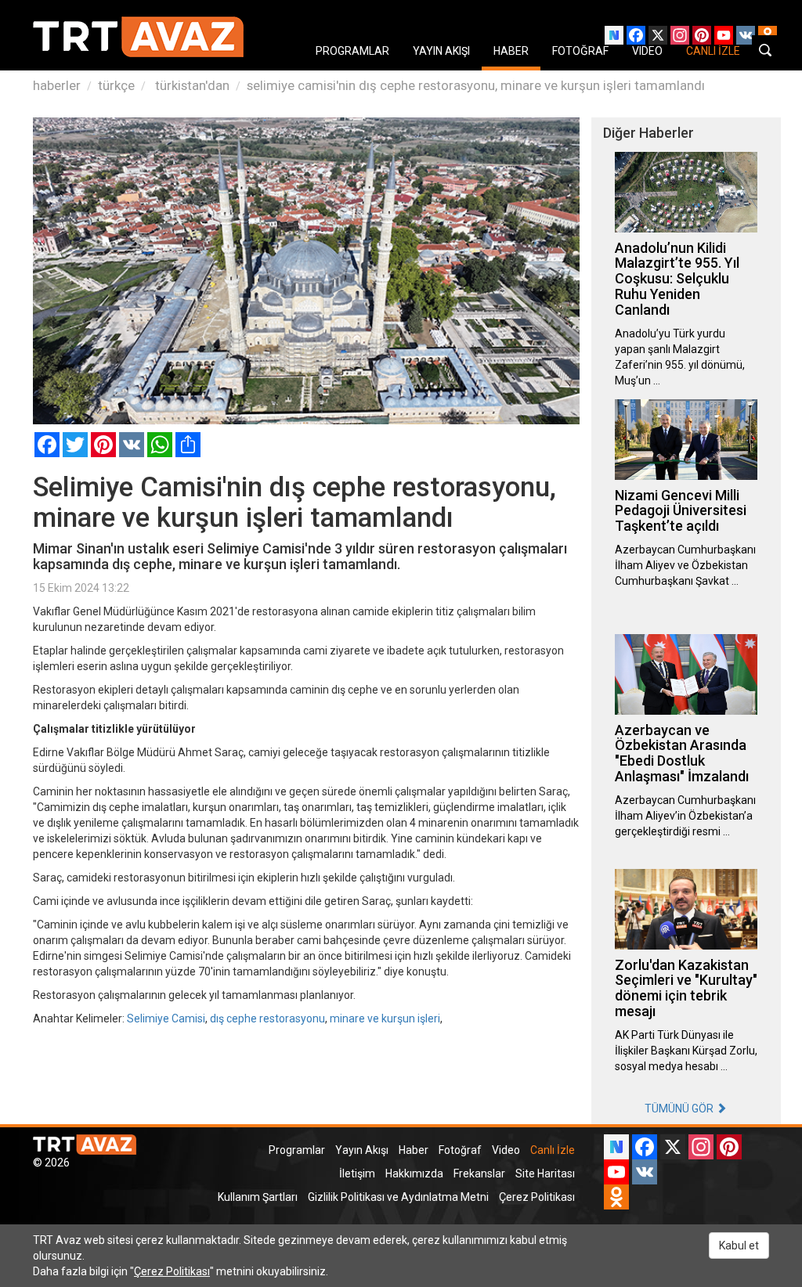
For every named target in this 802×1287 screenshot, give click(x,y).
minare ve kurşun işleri (385, 1018)
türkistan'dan (190, 85)
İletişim (357, 1173)
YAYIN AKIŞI (441, 51)
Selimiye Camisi (166, 1018)
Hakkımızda (414, 1173)
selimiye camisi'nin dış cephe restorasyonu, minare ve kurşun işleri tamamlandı (476, 85)
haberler (57, 85)
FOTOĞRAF (580, 51)
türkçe (116, 85)
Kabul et (739, 1245)
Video (506, 1150)
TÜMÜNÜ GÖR (680, 1108)
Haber (413, 1150)
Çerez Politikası (537, 1197)
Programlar (297, 1150)
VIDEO (647, 51)
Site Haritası (545, 1173)
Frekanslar (479, 1173)
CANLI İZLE (713, 51)
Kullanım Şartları (258, 1197)
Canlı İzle (552, 1150)
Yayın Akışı (361, 1150)
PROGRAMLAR (352, 51)
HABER (511, 51)
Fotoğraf (460, 1150)
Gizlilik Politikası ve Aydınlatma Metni (398, 1197)
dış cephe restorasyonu (267, 1018)
